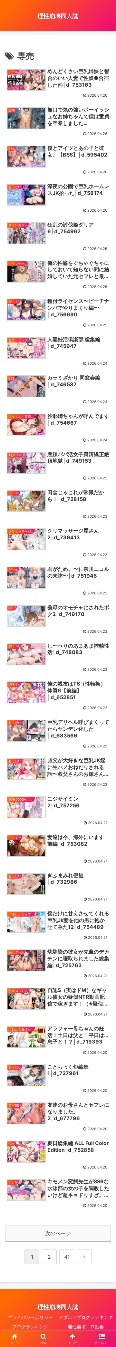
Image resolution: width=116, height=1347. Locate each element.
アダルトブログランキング (86, 1317)
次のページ (58, 1233)
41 (67, 1257)
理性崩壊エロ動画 (86, 1326)
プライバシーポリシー (30, 1317)
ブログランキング (30, 1326)
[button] (103, 995)
